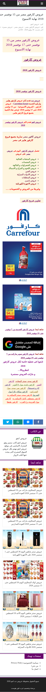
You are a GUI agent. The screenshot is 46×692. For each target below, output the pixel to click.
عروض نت (35, 100)
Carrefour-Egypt (20, 104)
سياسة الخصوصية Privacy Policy (24, 663)
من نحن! (34, 666)
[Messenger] (28, 422)
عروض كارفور (33, 59)
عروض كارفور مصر (32, 27)
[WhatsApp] (18, 422)
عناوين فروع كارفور (31, 200)
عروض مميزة (7, 27)
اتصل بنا (35, 669)
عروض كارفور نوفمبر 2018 (29, 91)
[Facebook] (38, 422)
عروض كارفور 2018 (32, 70)
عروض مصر (18, 27)
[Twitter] (7, 422)
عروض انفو (35, 24)
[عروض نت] (23, 3)
